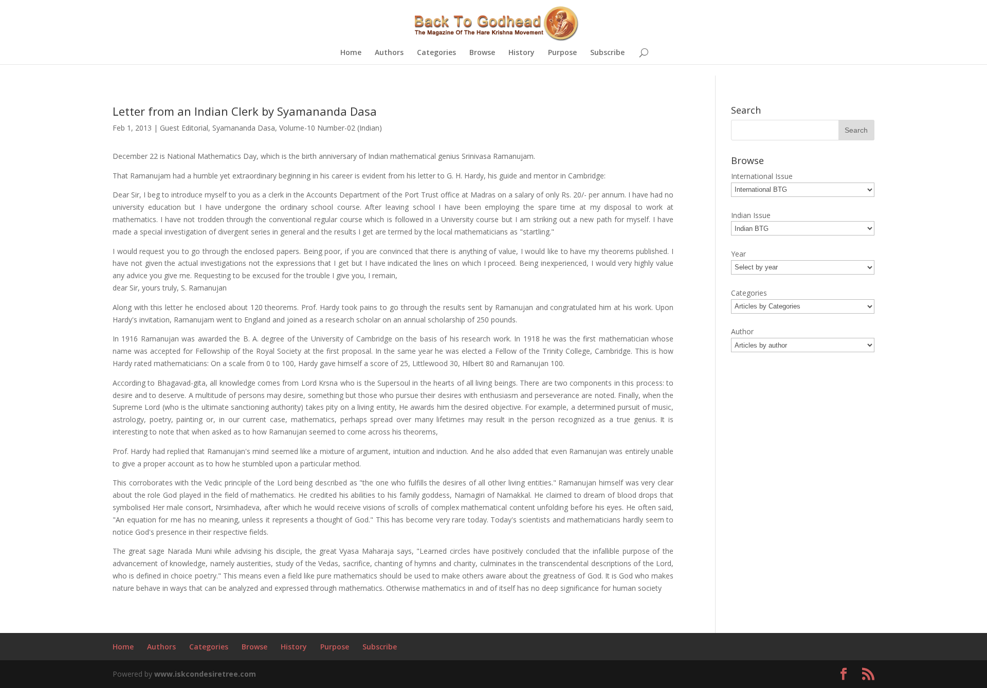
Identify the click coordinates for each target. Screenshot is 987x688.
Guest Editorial (184, 128)
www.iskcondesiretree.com (205, 674)
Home (350, 53)
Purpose (562, 53)
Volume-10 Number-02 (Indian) (330, 128)
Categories (436, 53)
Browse (482, 53)
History (521, 53)
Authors (389, 53)
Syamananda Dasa (243, 128)
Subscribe (607, 53)
